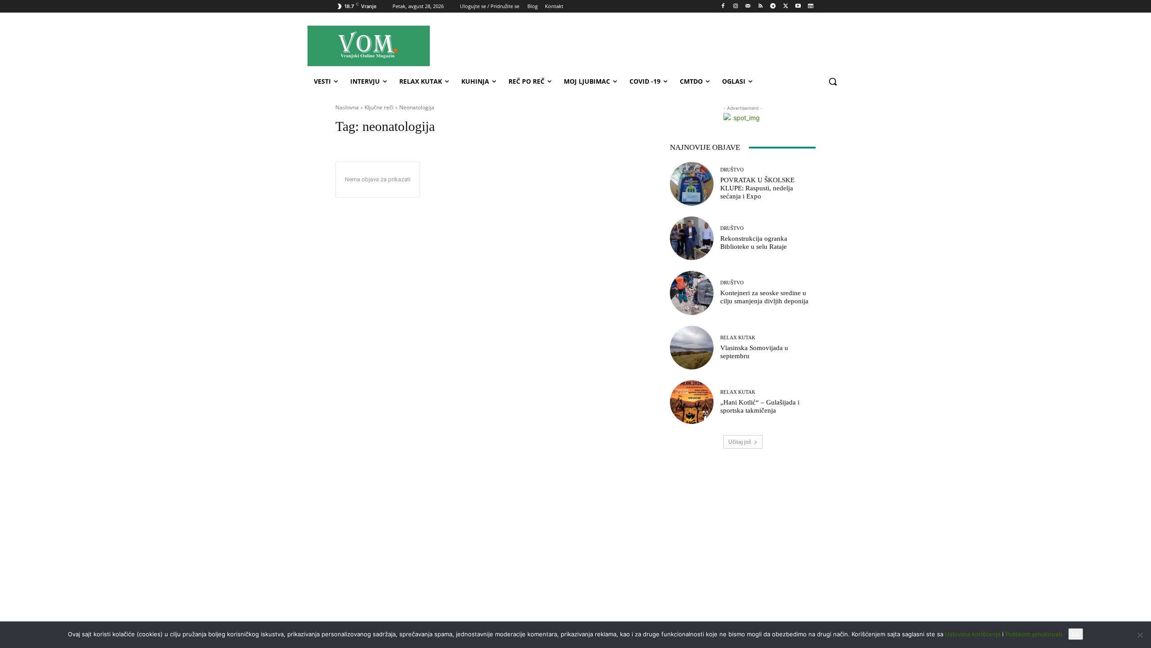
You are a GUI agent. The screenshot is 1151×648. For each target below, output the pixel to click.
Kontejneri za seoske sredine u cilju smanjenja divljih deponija (764, 297)
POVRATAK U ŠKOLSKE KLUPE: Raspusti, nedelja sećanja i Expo (757, 188)
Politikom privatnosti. (1034, 634)
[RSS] (760, 6)
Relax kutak (737, 337)
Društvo (732, 169)
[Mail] (748, 6)
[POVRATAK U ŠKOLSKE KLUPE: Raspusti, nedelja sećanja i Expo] (692, 184)
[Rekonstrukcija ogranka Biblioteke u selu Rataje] (692, 238)
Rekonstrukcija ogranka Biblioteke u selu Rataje (753, 242)
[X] (786, 6)
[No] (1139, 634)
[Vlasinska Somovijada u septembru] (692, 347)
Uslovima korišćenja (972, 634)
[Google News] (810, 6)
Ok (1076, 634)
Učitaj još (739, 442)
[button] (832, 81)
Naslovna (347, 107)
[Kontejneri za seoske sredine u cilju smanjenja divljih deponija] (692, 293)
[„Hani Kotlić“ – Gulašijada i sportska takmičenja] (692, 402)
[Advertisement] (656, 45)
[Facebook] (723, 6)
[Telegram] (773, 6)
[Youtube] (798, 6)
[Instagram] (735, 6)
